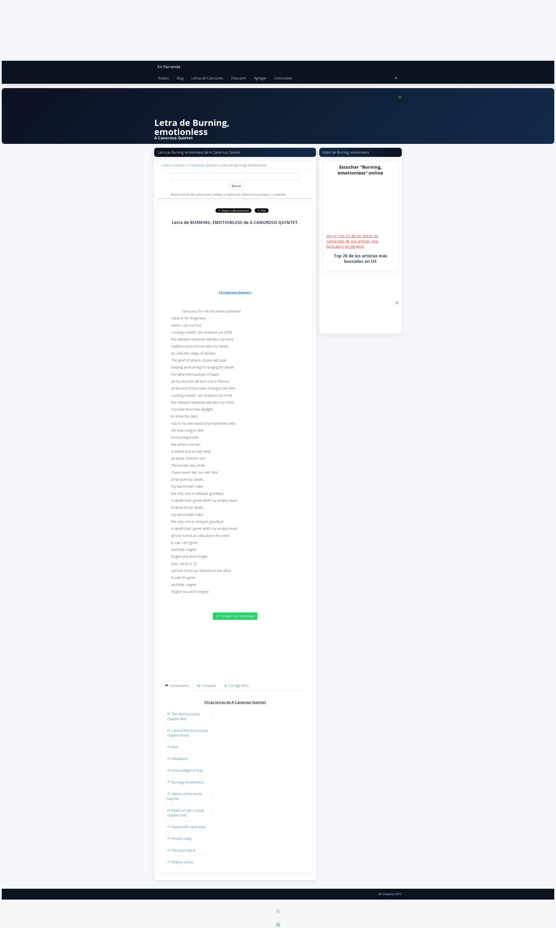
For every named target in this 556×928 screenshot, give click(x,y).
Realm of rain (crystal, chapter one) (185, 813)
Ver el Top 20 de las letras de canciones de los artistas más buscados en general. (352, 241)
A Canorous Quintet (202, 165)
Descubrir (238, 78)
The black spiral (183, 850)
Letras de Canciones (207, 78)
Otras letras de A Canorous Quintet (235, 702)
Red (174, 747)
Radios (163, 78)
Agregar (260, 78)
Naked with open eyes (188, 826)
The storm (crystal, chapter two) (183, 716)
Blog (180, 78)
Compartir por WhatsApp (237, 616)
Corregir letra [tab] (237, 685)
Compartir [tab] (208, 685)
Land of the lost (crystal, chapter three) (187, 733)
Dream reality (181, 838)
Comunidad (283, 78)
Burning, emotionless (187, 782)
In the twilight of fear (187, 770)
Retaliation (179, 758)
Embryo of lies (182, 862)
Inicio (167, 165)
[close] (278, 911)
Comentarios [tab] (178, 685)
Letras (179, 165)
